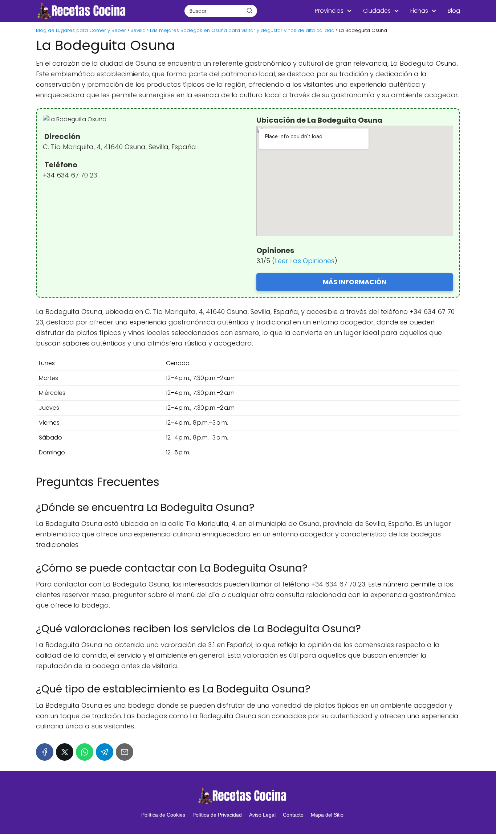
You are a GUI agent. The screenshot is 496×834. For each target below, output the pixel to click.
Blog (454, 11)
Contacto (293, 815)
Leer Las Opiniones (304, 260)
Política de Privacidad (217, 815)
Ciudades (377, 11)
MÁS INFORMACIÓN (354, 281)
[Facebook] (44, 752)
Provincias (329, 11)
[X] (64, 752)
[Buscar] (249, 10)
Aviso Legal (262, 815)
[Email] (124, 752)
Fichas (419, 11)
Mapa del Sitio (327, 815)
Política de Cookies (163, 815)
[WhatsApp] (84, 752)
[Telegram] (104, 752)
